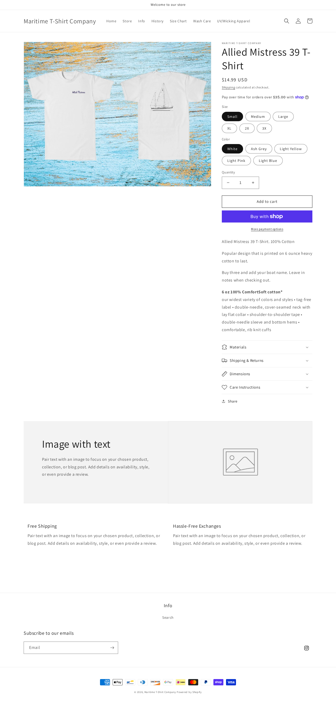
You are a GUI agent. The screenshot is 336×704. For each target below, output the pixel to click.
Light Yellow (291, 148)
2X (247, 128)
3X (264, 128)
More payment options (267, 229)
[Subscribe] (112, 648)
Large (283, 116)
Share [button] (233, 401)
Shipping (228, 87)
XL (229, 128)
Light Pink (236, 160)
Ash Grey (259, 148)
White (232, 148)
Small (232, 116)
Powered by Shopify (189, 692)
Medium (258, 116)
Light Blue (268, 160)
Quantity (228, 172)
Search (168, 617)
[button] (286, 21)
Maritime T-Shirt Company (160, 692)
